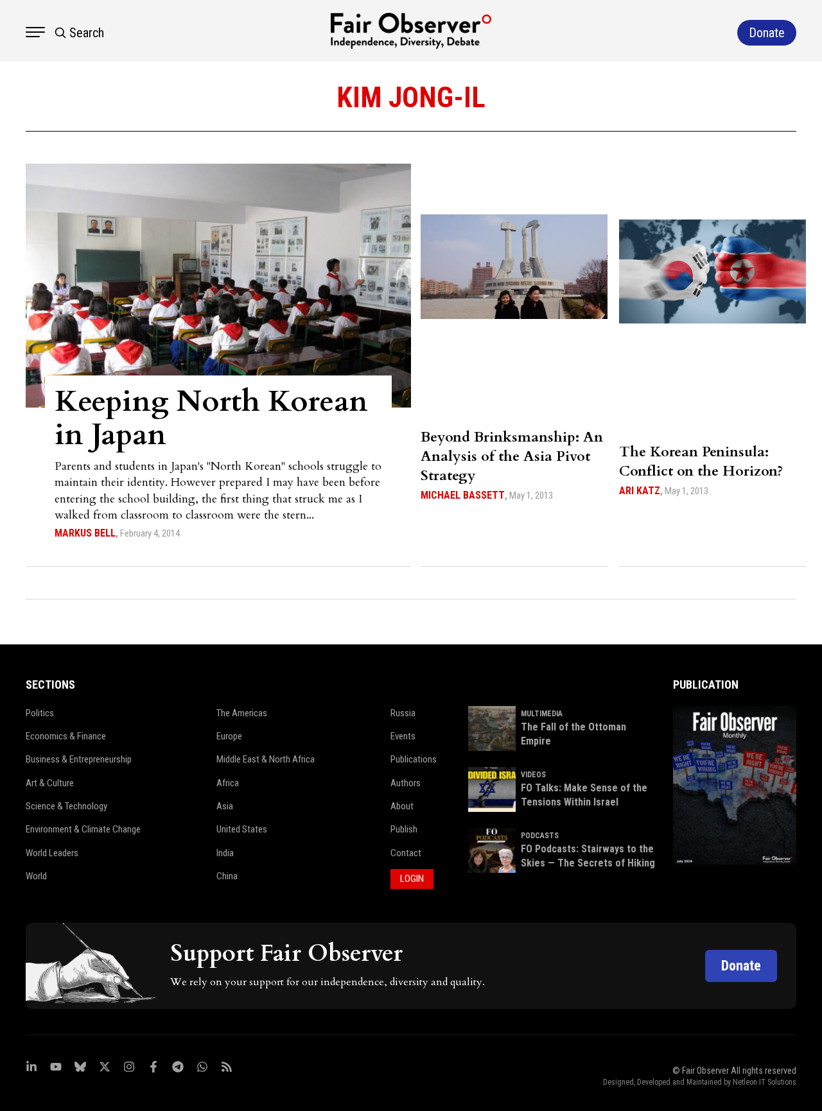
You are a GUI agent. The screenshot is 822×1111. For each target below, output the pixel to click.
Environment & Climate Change (83, 829)
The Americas (241, 713)
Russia (402, 713)
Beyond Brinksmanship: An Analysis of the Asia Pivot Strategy (512, 456)
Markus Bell (85, 533)
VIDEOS (533, 774)
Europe (229, 736)
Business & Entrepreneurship (79, 759)
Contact (405, 853)
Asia (224, 806)
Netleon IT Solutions (764, 1082)
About (402, 806)
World (36, 876)
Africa (227, 783)
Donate (741, 966)
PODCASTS (540, 835)
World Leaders (52, 853)
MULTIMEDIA (542, 713)
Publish (403, 829)
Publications (413, 759)
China (227, 876)
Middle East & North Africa (265, 759)
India (225, 853)
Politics (40, 713)
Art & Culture (50, 783)
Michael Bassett (463, 495)
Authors (405, 783)
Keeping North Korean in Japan (211, 418)
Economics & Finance (66, 736)
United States (241, 829)
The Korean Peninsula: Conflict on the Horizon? (701, 461)
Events (402, 736)
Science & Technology (66, 806)
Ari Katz (639, 491)
